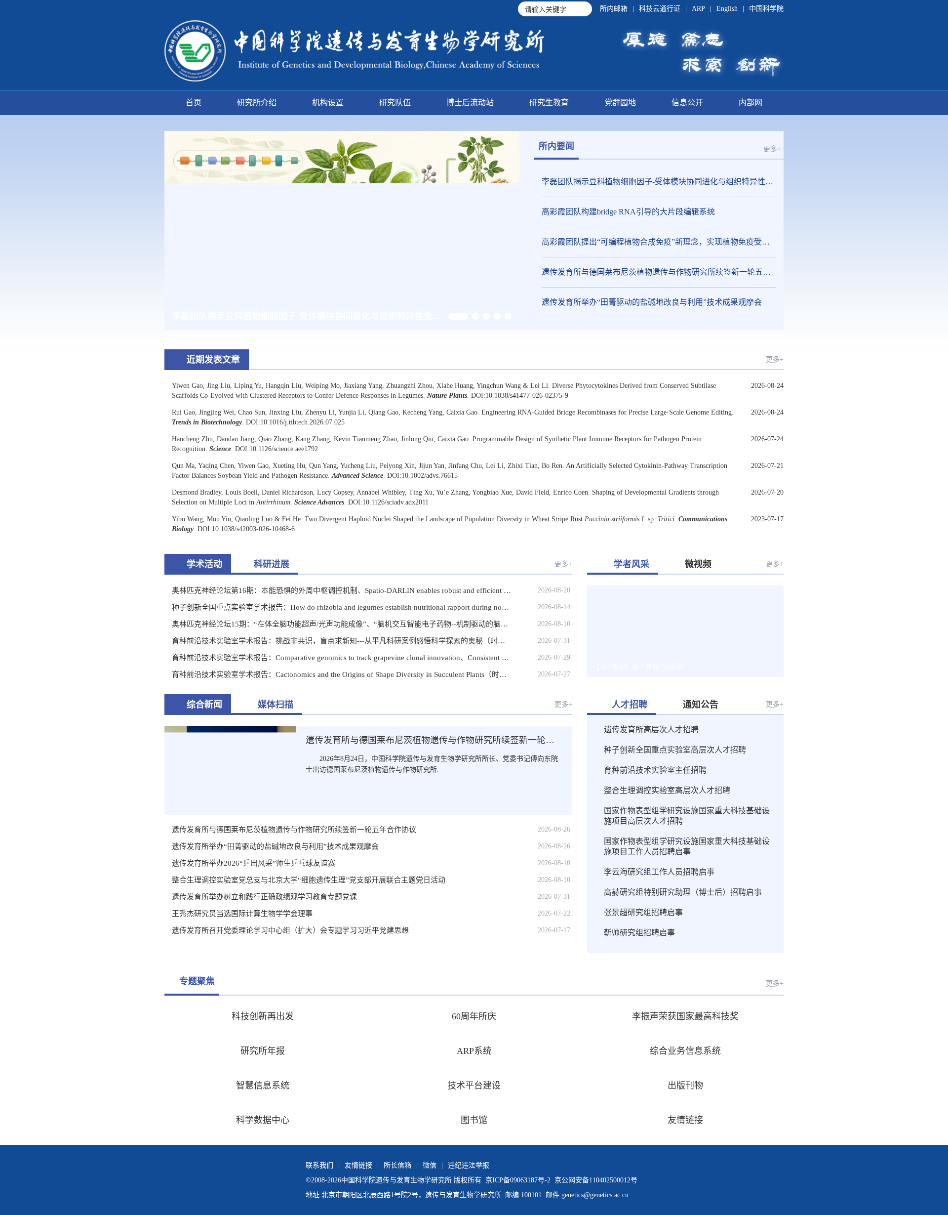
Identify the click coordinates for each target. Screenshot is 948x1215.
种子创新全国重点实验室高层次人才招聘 (675, 750)
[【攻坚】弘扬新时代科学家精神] (754, 606)
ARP (698, 8)
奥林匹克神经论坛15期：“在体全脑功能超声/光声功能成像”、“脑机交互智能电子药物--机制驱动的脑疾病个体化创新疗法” (341, 624)
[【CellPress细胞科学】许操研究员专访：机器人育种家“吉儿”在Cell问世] (754, 656)
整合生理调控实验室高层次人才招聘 (667, 790)
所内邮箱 (614, 8)
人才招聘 (629, 705)
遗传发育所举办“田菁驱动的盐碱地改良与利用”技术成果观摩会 (652, 302)
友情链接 (358, 1165)
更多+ (772, 149)
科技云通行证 (659, 8)
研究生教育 (549, 102)
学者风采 (631, 564)
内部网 (750, 102)
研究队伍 (395, 102)
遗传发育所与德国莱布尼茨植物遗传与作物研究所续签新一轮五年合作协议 (659, 272)
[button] (458, 316)
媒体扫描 (275, 705)
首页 (193, 102)
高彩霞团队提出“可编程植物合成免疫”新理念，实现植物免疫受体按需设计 (659, 242)
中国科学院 (766, 8)
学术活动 (204, 564)
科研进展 (271, 564)
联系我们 (319, 1165)
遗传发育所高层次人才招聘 (651, 729)
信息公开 (687, 102)
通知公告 (700, 705)
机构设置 (328, 102)
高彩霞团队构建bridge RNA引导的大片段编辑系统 (628, 212)
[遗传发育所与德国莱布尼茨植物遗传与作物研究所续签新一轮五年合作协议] (230, 763)
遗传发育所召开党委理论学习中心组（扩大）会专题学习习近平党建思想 (290, 930)
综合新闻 (204, 705)
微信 (429, 1165)
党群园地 (620, 102)
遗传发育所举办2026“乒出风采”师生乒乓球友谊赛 (253, 863)
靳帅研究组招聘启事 (639, 932)
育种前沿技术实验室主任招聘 (655, 770)
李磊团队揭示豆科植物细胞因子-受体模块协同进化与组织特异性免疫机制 (659, 181)
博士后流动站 (470, 102)
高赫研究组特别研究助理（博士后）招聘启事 (683, 892)
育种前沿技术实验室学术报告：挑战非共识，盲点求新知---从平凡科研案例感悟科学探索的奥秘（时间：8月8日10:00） (341, 641)
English (727, 8)
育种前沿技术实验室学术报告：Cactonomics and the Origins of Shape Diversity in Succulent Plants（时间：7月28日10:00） (341, 674)
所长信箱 (397, 1165)
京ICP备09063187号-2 (518, 1180)
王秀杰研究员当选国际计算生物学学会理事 (242, 914)
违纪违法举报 (468, 1165)
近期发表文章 (213, 360)
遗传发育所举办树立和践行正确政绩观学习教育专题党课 (264, 897)
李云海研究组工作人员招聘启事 (659, 872)
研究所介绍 (256, 102)
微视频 (698, 564)
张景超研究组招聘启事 (643, 912)
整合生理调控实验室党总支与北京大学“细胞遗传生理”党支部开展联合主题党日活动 (308, 880)
